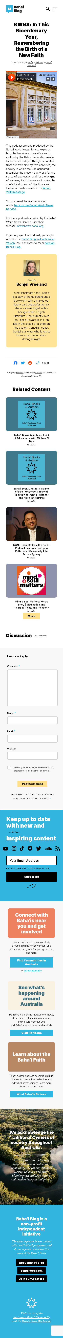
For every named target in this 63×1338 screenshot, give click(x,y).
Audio (30, 62)
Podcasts (39, 62)
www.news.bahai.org (30, 226)
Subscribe (31, 876)
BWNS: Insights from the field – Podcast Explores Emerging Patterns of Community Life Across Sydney (31, 550)
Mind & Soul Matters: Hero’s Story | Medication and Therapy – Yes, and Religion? (31, 604)
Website (11, 749)
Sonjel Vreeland (31, 284)
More (31, 616)
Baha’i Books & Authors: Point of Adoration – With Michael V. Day (31, 438)
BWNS (38, 372)
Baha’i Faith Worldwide (36, 1321)
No (40, 375)
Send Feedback (31, 1270)
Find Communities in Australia (31, 962)
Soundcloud (27, 375)
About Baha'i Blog (31, 1262)
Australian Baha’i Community (31, 1317)
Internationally (33, 970)
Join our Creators (31, 1278)
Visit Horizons (31, 1033)
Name (11, 713)
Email (11, 731)
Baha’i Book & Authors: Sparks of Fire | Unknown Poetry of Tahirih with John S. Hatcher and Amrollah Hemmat (32, 493)
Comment (13, 666)
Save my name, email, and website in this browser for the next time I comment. (34, 769)
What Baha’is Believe (32, 1094)
